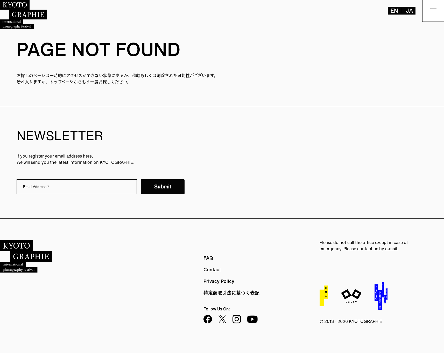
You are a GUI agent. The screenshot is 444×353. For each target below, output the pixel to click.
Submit (162, 186)
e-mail (391, 249)
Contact (212, 269)
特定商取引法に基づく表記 (231, 292)
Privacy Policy (218, 281)
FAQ (208, 257)
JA (409, 10)
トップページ (62, 82)
